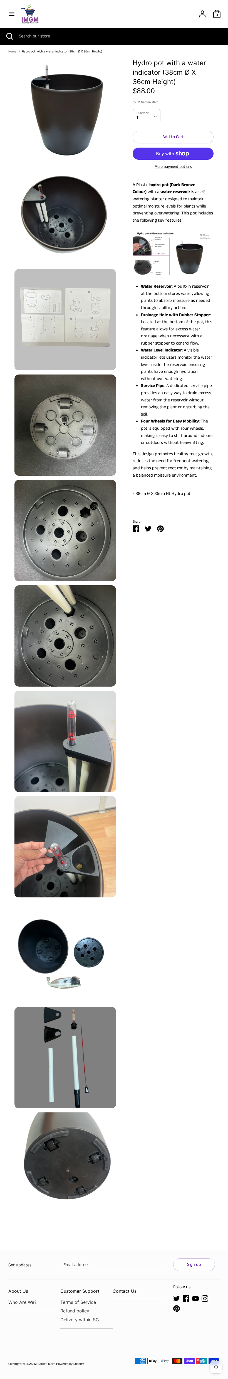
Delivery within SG (79, 1319)
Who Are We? (22, 1302)
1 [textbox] (137, 118)
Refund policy (74, 1311)
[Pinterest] (176, 1308)
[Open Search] (9, 36)
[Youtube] (195, 1298)
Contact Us (125, 1291)
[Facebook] (186, 1298)
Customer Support (80, 1291)
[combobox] (146, 115)
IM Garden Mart (147, 102)
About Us (18, 1291)
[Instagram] (205, 1298)
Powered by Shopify (70, 1364)
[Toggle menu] (12, 14)
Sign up (194, 1264)
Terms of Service (78, 1302)
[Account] (202, 12)
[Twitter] (176, 1298)
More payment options (173, 166)
